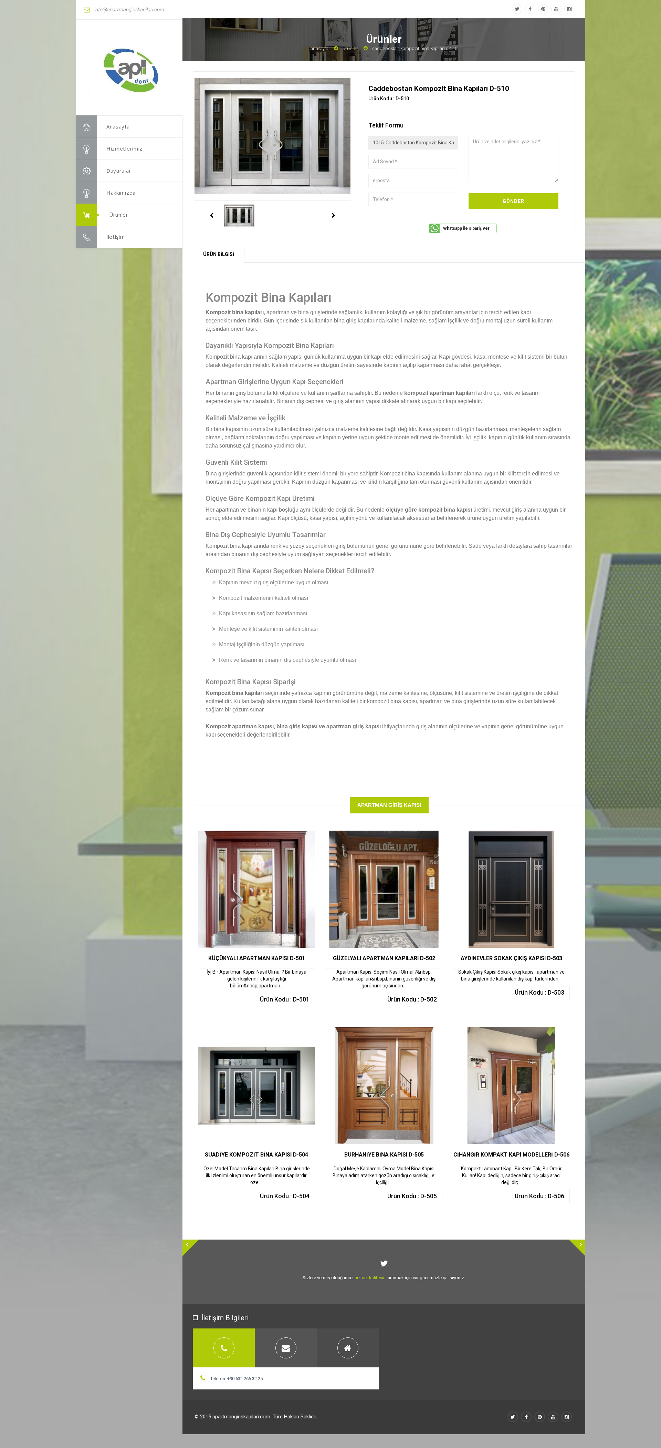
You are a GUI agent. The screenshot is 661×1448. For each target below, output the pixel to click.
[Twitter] (517, 9)
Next (333, 216)
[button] (190, 1248)
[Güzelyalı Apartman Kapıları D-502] (391, 836)
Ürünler (118, 214)
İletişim (115, 236)
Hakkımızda (121, 192)
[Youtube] (556, 9)
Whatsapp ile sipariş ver (466, 228)
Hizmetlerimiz (124, 148)
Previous (211, 216)
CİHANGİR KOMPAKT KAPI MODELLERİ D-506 (511, 1154)
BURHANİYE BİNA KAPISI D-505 (384, 1154)
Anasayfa (118, 126)
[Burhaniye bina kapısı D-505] (391, 1032)
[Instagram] (569, 9)
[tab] (224, 1347)
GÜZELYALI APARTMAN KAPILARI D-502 (384, 958)
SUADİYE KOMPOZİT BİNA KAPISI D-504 (256, 1154)
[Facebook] (530, 9)
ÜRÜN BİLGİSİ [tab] (218, 254)
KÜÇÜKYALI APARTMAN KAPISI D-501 (256, 958)
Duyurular (118, 170)
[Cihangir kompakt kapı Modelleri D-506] (519, 1032)
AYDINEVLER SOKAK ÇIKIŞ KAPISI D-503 (511, 958)
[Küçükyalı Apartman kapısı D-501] (264, 836)
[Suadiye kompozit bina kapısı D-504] (264, 1032)
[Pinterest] (543, 9)
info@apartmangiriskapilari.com (129, 10)
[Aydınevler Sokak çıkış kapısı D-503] (519, 836)
